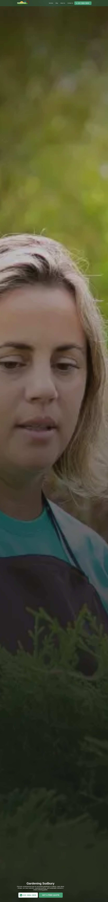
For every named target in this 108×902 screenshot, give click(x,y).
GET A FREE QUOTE (50, 895)
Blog (57, 3)
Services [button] (51, 3)
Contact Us (70, 3)
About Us (62, 3)
